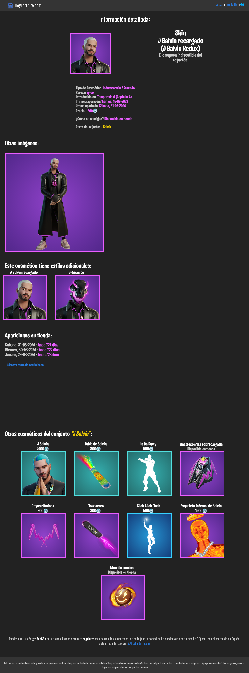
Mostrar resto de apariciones (25, 365)
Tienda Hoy (231, 4)
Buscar (220, 4)
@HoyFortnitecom (139, 643)
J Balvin (106, 127)
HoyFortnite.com (28, 5)
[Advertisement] (116, 398)
